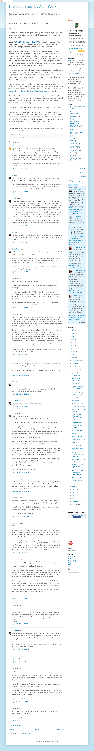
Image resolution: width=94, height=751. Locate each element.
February (75, 502)
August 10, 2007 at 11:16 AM (20, 169)
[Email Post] (20, 135)
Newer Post (12, 729)
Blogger (55, 741)
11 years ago (75, 213)
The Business (74, 143)
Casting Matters (77, 423)
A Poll (74, 433)
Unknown (15, 146)
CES (71, 111)
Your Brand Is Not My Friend (43, 137)
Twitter (72, 153)
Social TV (73, 138)
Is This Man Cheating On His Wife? (26, 42)
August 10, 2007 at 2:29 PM (20, 242)
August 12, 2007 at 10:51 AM (20, 599)
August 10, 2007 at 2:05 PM (20, 192)
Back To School (76, 442)
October (75, 367)
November (75, 364)
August (74, 373)
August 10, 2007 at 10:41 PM (20, 375)
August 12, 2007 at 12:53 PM (20, 662)
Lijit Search (71, 551)
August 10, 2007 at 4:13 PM (20, 272)
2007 (72, 358)
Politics (72, 129)
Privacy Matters (77, 430)
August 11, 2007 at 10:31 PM (20, 472)
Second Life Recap (77, 445)
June (74, 489)
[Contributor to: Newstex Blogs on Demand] (73, 572)
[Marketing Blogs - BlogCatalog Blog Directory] (72, 565)
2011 (72, 345)
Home (37, 729)
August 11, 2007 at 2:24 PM (20, 406)
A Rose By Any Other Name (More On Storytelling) (78, 472)
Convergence (74, 114)
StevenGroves (16, 249)
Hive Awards (74, 116)
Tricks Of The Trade (78, 436)
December (75, 360)
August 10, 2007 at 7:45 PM (20, 354)
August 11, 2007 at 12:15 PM (20, 394)
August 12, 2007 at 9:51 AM (20, 552)
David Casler (77, 217)
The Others (75, 401)
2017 (72, 330)
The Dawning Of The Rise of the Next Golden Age (77, 317)
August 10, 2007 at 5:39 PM (20, 308)
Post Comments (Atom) (24, 733)
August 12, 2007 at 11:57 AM (20, 624)
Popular (76, 185)
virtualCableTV (78, 190)
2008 (72, 355)
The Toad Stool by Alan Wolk (32, 7)
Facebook (83, 172)
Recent (73, 185)
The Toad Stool (70, 509)
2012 (72, 342)
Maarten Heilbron (79, 247)
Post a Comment (15, 725)
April (74, 495)
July (73, 486)
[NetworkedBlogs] (77, 515)
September (76, 370)
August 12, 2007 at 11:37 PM (20, 721)
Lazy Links (75, 398)
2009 (72, 352)
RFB (13, 175)
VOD (71, 156)
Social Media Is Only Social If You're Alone (24, 137)
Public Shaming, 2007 (78, 439)
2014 (72, 336)
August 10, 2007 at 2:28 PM (20, 225)
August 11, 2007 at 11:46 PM (20, 491)
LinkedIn (83, 168)
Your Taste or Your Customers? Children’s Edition (78, 466)
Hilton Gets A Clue (77, 403)
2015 (72, 333)
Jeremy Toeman (78, 296)
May (74, 492)
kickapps (73, 119)
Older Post (60, 729)
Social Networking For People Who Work (77, 388)
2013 (72, 339)
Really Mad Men (77, 477)
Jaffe (13, 28)
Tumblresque (74, 150)
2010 (72, 348)
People (70, 185)
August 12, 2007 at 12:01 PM (20, 649)
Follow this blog (76, 516)
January (75, 505)
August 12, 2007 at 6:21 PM (20, 702)
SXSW (72, 141)
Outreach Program (78, 406)
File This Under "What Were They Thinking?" (78, 455)
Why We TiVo (76, 375)
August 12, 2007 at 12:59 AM (20, 516)
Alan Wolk (15, 198)
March (74, 498)
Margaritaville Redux (78, 383)
